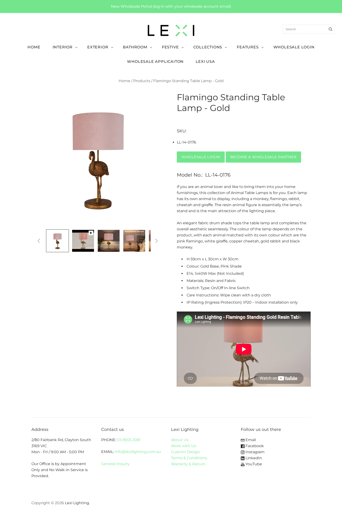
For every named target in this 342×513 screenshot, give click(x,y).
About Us (179, 440)
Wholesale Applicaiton (155, 61)
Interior (63, 47)
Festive (170, 47)
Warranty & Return (188, 464)
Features (247, 47)
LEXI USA (205, 61)
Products (141, 81)
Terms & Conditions (189, 458)
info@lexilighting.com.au (138, 451)
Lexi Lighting (77, 503)
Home (33, 47)
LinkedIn (253, 458)
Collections (207, 47)
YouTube (253, 464)
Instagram (255, 452)
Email (250, 440)
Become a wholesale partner (263, 157)
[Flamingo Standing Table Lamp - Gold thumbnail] (57, 240)
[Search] (330, 29)
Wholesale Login (294, 47)
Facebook (254, 446)
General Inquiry (115, 464)
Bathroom (135, 47)
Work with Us (183, 446)
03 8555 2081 (129, 440)
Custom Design (185, 452)
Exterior (97, 47)
